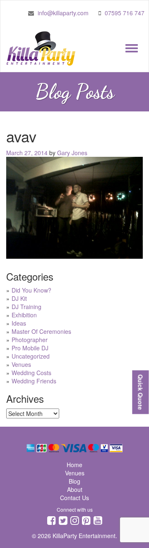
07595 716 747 (124, 13)
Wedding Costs (31, 372)
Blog (74, 481)
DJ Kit (19, 298)
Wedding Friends (34, 381)
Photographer (30, 339)
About (74, 489)
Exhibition (24, 315)
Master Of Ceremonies (41, 331)
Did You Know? (31, 290)
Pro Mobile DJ (30, 348)
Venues (21, 364)
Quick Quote (140, 392)
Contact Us (74, 498)
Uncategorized (31, 356)
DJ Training (26, 306)
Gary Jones (72, 153)
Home (74, 465)
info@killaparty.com (63, 13)
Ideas (19, 323)
